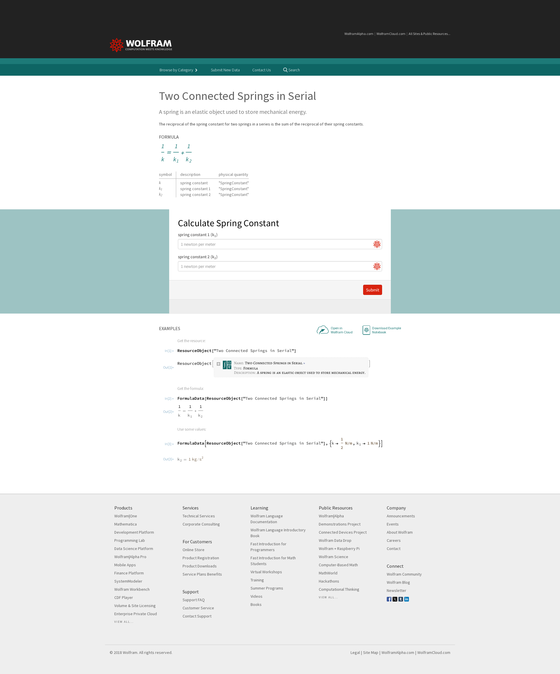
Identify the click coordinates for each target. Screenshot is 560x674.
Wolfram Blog (398, 582)
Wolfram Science (333, 556)
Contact (393, 548)
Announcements (401, 516)
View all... (124, 622)
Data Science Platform (133, 548)
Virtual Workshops (266, 571)
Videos (256, 596)
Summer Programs (267, 588)
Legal (355, 652)
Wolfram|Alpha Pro (130, 556)
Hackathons (329, 581)
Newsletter (396, 590)
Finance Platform (129, 573)
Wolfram (130, 652)
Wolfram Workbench (132, 589)
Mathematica (125, 524)
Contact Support (197, 616)
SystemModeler (128, 581)
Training (257, 580)
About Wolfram (400, 532)
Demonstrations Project (339, 524)
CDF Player (123, 597)
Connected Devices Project (343, 532)
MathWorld (328, 573)
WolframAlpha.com (358, 33)
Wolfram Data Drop (335, 540)
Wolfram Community (404, 574)
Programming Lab (129, 540)
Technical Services (199, 516)
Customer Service (198, 608)
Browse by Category (177, 69)
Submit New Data (225, 69)
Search (294, 69)
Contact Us (261, 69)
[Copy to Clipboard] (177, 153)
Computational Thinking (339, 589)
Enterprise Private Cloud (135, 613)
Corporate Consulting (201, 524)
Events (393, 524)
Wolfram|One (125, 516)
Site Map (370, 652)
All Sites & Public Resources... (429, 33)
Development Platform (134, 532)
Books (256, 604)
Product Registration (201, 557)
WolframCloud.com (391, 33)
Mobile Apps (125, 564)
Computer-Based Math (338, 564)
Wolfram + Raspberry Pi (339, 548)
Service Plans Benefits (202, 574)
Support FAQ (194, 599)
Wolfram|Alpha (331, 516)
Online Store (193, 549)
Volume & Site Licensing (135, 605)
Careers (394, 540)
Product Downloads (200, 566)
